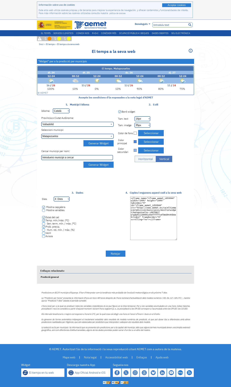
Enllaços (141, 357)
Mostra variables (55, 210)
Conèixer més (108, 33)
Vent (48, 232)
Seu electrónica (180, 33)
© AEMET (43, 92)
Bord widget (128, 111)
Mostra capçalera (55, 207)
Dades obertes (160, 33)
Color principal (122, 141)
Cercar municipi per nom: (55, 151)
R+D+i (95, 33)
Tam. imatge (124, 125)
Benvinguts (141, 23)
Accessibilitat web (116, 357)
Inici (41, 44)
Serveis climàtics (63, 33)
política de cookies (117, 13)
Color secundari (122, 150)
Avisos (49, 236)
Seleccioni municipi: (52, 129)
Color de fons (125, 133)
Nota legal (90, 357)
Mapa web (69, 357)
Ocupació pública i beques (134, 33)
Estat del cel (52, 217)
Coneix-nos (82, 33)
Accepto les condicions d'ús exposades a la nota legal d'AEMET (115, 97)
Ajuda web (162, 357)
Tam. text (122, 118)
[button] (145, 159)
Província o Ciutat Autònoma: (57, 117)
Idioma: (45, 110)
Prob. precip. (53, 226)
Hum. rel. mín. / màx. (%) (60, 229)
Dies (44, 199)
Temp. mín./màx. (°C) (57, 220)
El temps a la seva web (68, 44)
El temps (46, 33)
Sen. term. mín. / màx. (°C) (61, 223)
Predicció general (50, 276)
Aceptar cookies (177, 5)
